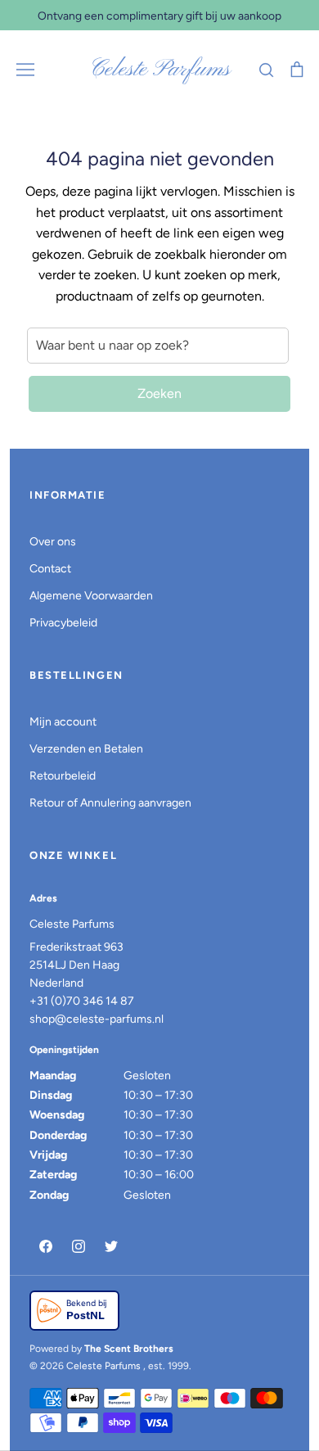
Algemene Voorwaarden (91, 596)
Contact (50, 569)
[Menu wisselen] (25, 69)
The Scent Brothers (128, 1348)
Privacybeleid (63, 623)
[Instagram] (78, 1246)
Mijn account (63, 722)
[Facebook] (45, 1246)
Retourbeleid (62, 776)
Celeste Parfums (160, 69)
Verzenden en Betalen (86, 749)
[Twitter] (111, 1246)
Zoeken (159, 393)
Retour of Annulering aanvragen (110, 803)
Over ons (52, 542)
